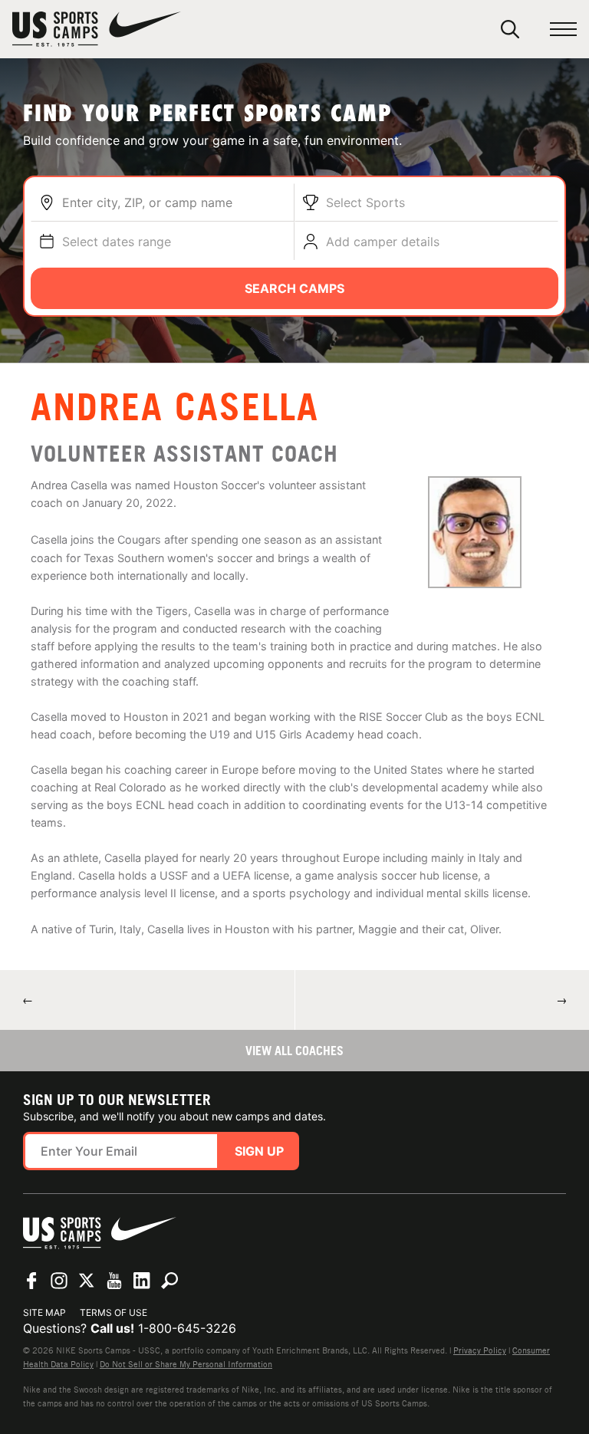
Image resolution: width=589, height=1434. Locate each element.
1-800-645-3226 (187, 1328)
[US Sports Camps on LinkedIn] (141, 1280)
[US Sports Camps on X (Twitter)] (86, 1280)
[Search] (510, 29)
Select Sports (365, 202)
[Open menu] (563, 29)
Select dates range (116, 241)
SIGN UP (259, 1151)
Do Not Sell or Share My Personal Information (186, 1364)
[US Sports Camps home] (96, 29)
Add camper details (382, 241)
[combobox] (174, 202)
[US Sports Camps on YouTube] (114, 1280)
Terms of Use (113, 1312)
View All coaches (294, 1050)
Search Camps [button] (294, 288)
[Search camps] (169, 1280)
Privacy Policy (479, 1350)
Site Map (44, 1312)
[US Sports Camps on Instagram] (59, 1280)
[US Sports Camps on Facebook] (31, 1280)
